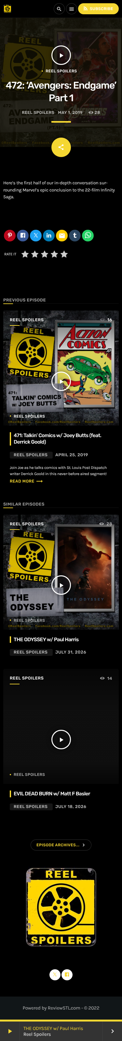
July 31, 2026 (70, 652)
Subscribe (98, 8)
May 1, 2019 (70, 112)
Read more (26, 481)
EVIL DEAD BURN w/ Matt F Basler (52, 793)
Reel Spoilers (61, 71)
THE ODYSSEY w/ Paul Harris (53, 1028)
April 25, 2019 (71, 455)
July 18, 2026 (71, 806)
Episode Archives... (57, 845)
